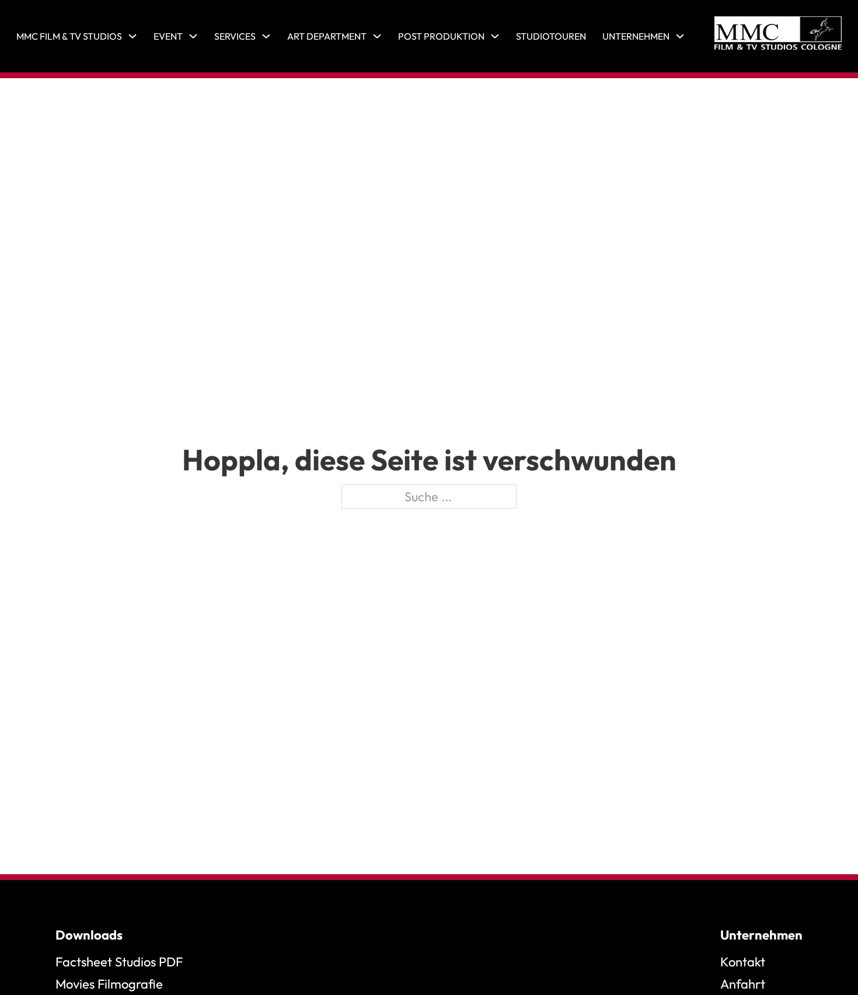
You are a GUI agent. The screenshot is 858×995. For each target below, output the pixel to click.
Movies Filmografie (109, 984)
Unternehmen (635, 36)
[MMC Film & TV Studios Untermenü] (132, 36)
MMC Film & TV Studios (69, 36)
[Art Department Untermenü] (377, 36)
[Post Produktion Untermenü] (495, 36)
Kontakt (742, 962)
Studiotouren (551, 36)
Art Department (327, 36)
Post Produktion (441, 36)
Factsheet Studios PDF (119, 962)
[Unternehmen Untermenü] (680, 36)
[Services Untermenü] (266, 36)
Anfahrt (742, 984)
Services (235, 36)
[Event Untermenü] (193, 36)
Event (168, 36)
